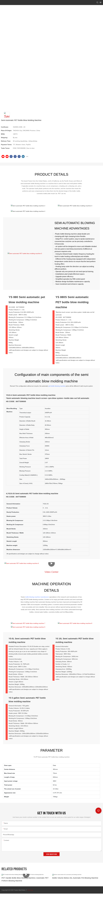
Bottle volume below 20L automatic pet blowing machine (75, 878)
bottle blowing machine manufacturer (37, 597)
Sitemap (30, 890)
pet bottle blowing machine (56, 386)
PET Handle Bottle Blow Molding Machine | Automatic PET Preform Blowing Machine (25, 879)
